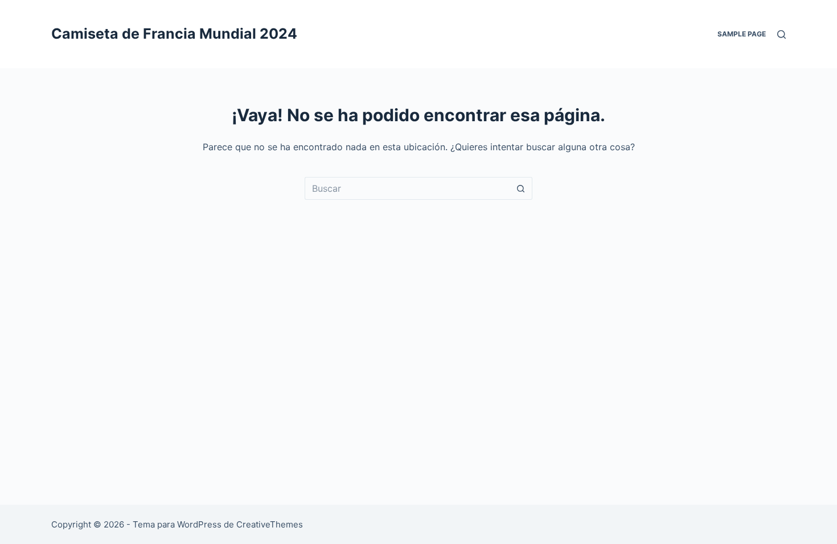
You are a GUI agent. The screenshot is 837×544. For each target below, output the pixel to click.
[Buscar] (781, 34)
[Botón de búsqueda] (521, 188)
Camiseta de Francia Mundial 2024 (174, 33)
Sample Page (741, 34)
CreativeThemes (269, 524)
